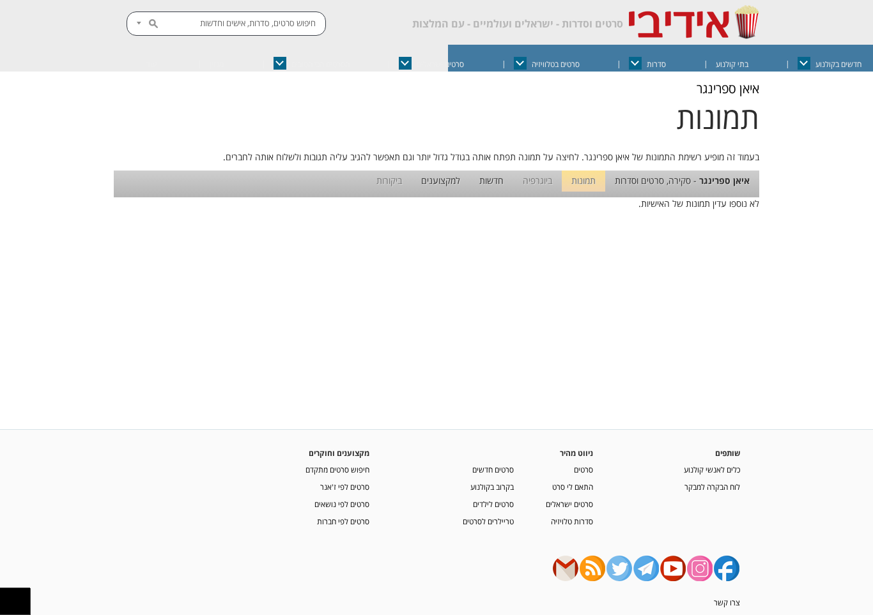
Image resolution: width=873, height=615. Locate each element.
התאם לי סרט (572, 487)
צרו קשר (727, 602)
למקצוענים (440, 180)
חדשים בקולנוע (838, 64)
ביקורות (389, 180)
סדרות (656, 64)
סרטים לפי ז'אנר (344, 487)
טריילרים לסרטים (488, 521)
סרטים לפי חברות (343, 521)
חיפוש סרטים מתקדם (337, 469)
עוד (151, 64)
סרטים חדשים (493, 469)
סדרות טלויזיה (572, 521)
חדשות (491, 180)
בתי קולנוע (732, 64)
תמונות (583, 180)
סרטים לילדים (493, 504)
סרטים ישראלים (440, 64)
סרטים (583, 469)
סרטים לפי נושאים (341, 504)
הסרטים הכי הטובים (320, 64)
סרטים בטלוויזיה (556, 64)
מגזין (217, 64)
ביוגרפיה (537, 180)
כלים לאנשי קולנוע (712, 469)
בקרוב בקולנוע (492, 487)
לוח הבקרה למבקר (712, 487)
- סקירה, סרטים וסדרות (682, 180)
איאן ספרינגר (728, 88)
